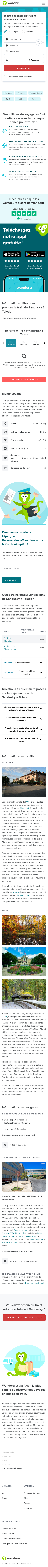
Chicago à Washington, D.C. (14, 1233)
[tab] (13, 33)
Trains (4, 1498)
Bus (3, 1493)
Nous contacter (9, 1528)
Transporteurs (35, 93)
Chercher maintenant (34, 1283)
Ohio (28, 802)
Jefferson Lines (23, 895)
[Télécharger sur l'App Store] (12, 254)
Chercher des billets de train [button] (24, 1318)
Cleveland (24, 808)
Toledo (7, 1464)
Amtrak (16, 892)
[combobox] (24, 39)
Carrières (28, 1508)
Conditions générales (11, 1538)
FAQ (8, 99)
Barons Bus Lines (9, 1242)
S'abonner (11, 580)
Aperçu (21, 93)
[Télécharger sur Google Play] (35, 254)
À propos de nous (32, 1493)
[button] (43, 3)
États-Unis (8, 1456)
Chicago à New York (27, 1236)
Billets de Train (8, 1452)
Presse (27, 1503)
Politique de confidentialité (14, 1543)
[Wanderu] (11, 3)
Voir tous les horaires (24, 380)
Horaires (8, 93)
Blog (26, 1498)
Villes (21, 99)
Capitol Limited (21, 1230)
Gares (34, 99)
